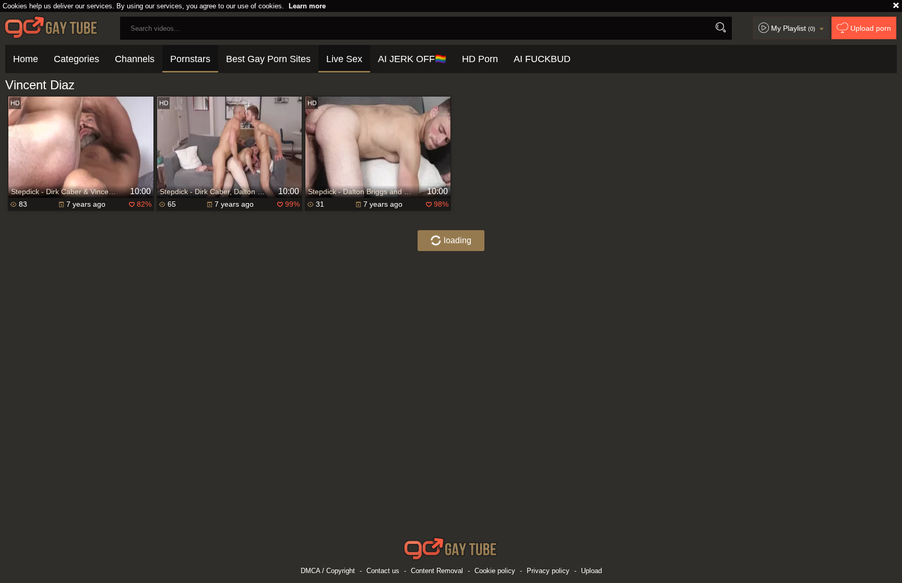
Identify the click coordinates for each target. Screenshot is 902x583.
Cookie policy (494, 570)
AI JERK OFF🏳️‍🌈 (412, 59)
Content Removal (437, 570)
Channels (135, 59)
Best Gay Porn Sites (268, 59)
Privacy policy (548, 570)
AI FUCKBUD (542, 59)
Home (25, 59)
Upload (591, 570)
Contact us (382, 570)
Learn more (307, 6)
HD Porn (480, 59)
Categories (76, 59)
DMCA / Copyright (328, 570)
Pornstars (190, 59)
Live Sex (344, 59)
